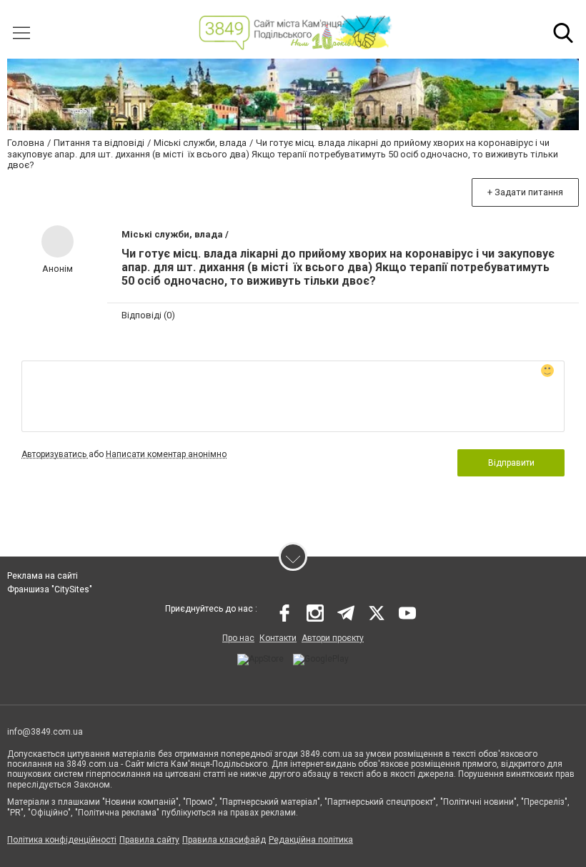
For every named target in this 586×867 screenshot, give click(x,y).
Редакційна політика (311, 840)
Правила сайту (149, 840)
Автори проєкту (333, 638)
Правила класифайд (224, 840)
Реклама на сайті (42, 576)
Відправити (511, 463)
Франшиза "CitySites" (49, 589)
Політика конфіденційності (61, 840)
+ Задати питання (525, 192)
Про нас (238, 638)
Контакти (278, 638)
